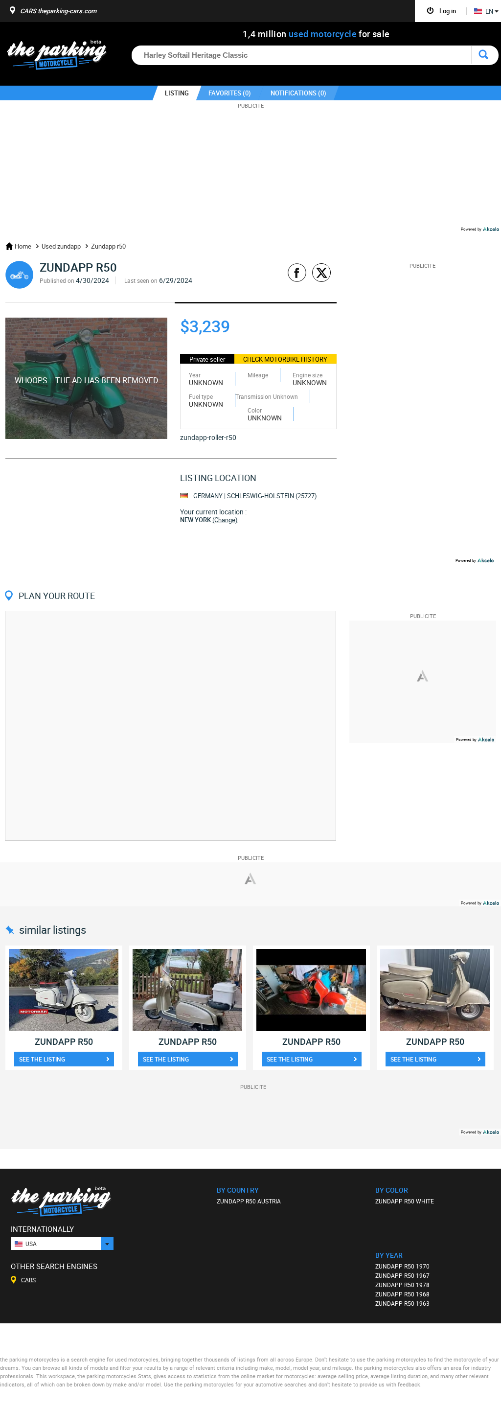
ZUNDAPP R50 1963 (402, 1303)
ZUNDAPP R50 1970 (402, 1266)
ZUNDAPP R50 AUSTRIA (249, 1201)
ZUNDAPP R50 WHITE (404, 1201)
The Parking (61, 57)
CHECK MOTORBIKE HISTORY (285, 359)
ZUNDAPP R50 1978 (402, 1285)
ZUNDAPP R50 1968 (402, 1294)
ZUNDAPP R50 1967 (402, 1275)
